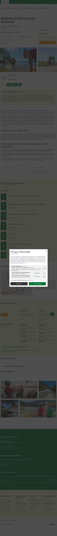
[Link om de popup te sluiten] (46, 251)
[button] (42, 268)
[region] (28, 273)
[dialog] (28, 268)
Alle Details (37, 273)
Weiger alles (19, 283)
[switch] (43, 268)
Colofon (11, 253)
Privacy (15, 253)
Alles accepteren (37, 283)
